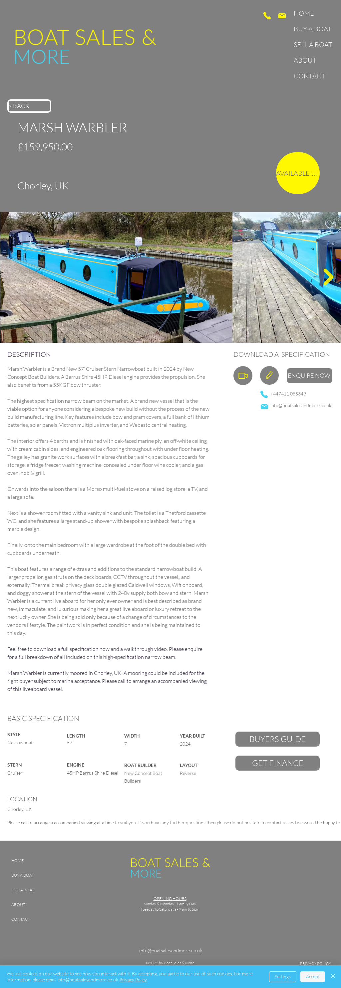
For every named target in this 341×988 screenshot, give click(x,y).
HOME (304, 13)
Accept (312, 976)
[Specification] (269, 375)
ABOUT (305, 60)
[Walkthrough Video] (242, 375)
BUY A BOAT (311, 29)
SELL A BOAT (311, 44)
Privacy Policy (133, 979)
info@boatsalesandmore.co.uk (300, 405)
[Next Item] (328, 277)
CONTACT (309, 76)
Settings (283, 976)
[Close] (333, 977)
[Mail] (282, 15)
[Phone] (267, 15)
